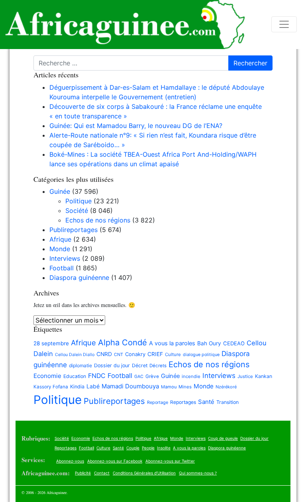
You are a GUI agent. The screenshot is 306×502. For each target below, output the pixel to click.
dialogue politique (201, 354)
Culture (173, 354)
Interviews (64, 258)
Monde (59, 249)
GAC (138, 376)
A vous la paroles (172, 343)
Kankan (263, 376)
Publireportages (73, 230)
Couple (132, 447)
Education (74, 376)
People (148, 447)
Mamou (169, 387)
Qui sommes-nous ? (198, 473)
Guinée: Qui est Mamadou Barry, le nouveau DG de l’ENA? (135, 126)
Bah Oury (209, 343)
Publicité (83, 473)
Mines (185, 387)
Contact (102, 473)
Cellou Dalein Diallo (74, 354)
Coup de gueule (223, 438)
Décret (139, 365)
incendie (191, 376)
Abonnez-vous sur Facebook (114, 461)
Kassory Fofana (50, 387)
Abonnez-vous (70, 461)
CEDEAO (234, 343)
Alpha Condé (122, 342)
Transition (227, 402)
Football (61, 268)
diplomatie (80, 365)
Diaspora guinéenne (79, 278)
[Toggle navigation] (284, 24)
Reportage (157, 402)
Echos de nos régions (97, 220)
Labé (93, 386)
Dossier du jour (112, 365)
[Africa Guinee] (122, 24)
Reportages (183, 402)
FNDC (97, 376)
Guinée (59, 191)
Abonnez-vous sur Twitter (170, 461)
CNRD (104, 354)
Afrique (60, 239)
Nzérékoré (226, 387)
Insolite (164, 447)
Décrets (158, 365)
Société (76, 211)
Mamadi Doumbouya (130, 386)
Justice (245, 376)
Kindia (77, 387)
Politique (78, 201)
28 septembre (51, 343)
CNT (118, 354)
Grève (152, 376)
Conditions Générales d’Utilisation (144, 473)
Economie (47, 376)
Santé (206, 402)
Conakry (135, 354)
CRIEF (155, 354)
